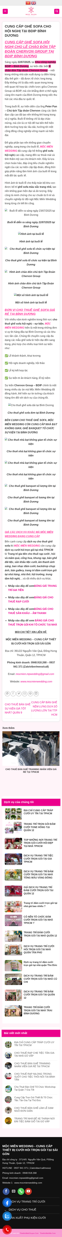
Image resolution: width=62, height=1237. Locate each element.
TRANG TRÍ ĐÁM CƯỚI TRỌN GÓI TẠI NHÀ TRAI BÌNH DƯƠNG (38, 1010)
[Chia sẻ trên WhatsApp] (7, 693)
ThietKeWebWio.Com (47, 1233)
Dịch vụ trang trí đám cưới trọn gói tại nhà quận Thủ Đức (40, 964)
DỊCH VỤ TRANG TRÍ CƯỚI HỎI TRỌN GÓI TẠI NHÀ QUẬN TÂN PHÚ (39, 949)
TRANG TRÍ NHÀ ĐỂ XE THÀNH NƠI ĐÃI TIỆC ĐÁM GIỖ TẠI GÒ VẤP (34, 1120)
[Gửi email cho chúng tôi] (13, 1191)
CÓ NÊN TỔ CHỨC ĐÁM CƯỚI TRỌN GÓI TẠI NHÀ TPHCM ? (38, 919)
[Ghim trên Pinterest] (30, 693)
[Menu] (5, 11)
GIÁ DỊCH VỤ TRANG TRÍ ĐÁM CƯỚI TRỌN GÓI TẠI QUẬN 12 (38, 890)
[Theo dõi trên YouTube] (28, 1191)
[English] (33, 3)
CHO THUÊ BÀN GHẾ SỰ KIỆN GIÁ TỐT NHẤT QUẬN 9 (18, 708)
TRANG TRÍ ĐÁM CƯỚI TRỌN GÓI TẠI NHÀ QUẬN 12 (40, 934)
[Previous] (2, 753)
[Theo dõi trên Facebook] (6, 1191)
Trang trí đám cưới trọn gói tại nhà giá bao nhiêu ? (40, 904)
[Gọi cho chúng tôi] (21, 1191)
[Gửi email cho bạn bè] (24, 693)
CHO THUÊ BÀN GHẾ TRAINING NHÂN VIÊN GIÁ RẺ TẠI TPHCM (31, 770)
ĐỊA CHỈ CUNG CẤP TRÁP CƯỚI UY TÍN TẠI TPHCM (38, 812)
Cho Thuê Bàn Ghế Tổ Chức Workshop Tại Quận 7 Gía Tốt (34, 1088)
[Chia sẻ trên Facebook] (13, 693)
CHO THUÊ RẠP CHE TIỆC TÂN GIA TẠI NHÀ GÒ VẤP (34, 1054)
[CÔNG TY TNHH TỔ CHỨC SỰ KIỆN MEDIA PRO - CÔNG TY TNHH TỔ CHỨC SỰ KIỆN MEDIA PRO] (31, 11)
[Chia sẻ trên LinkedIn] (36, 693)
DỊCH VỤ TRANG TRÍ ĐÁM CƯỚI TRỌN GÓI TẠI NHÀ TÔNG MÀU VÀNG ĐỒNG (38, 874)
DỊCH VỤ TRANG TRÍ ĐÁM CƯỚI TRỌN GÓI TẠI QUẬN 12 (39, 994)
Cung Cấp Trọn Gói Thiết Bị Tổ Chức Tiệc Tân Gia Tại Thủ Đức (33, 1099)
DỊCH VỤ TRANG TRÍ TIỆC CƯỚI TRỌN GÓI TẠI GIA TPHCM (38, 858)
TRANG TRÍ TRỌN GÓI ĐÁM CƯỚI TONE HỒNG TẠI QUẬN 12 (39, 827)
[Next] (59, 753)
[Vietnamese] (28, 3)
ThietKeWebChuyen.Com (29, 1233)
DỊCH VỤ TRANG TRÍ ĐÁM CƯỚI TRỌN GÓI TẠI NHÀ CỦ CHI (40, 978)
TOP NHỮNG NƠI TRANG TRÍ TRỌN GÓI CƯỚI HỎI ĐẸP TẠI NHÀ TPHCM (40, 842)
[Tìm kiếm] (56, 11)
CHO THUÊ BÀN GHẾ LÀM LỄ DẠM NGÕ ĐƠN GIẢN (33, 1109)
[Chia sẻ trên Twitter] (18, 693)
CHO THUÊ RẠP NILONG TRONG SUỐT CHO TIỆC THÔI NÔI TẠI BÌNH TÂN (34, 1076)
